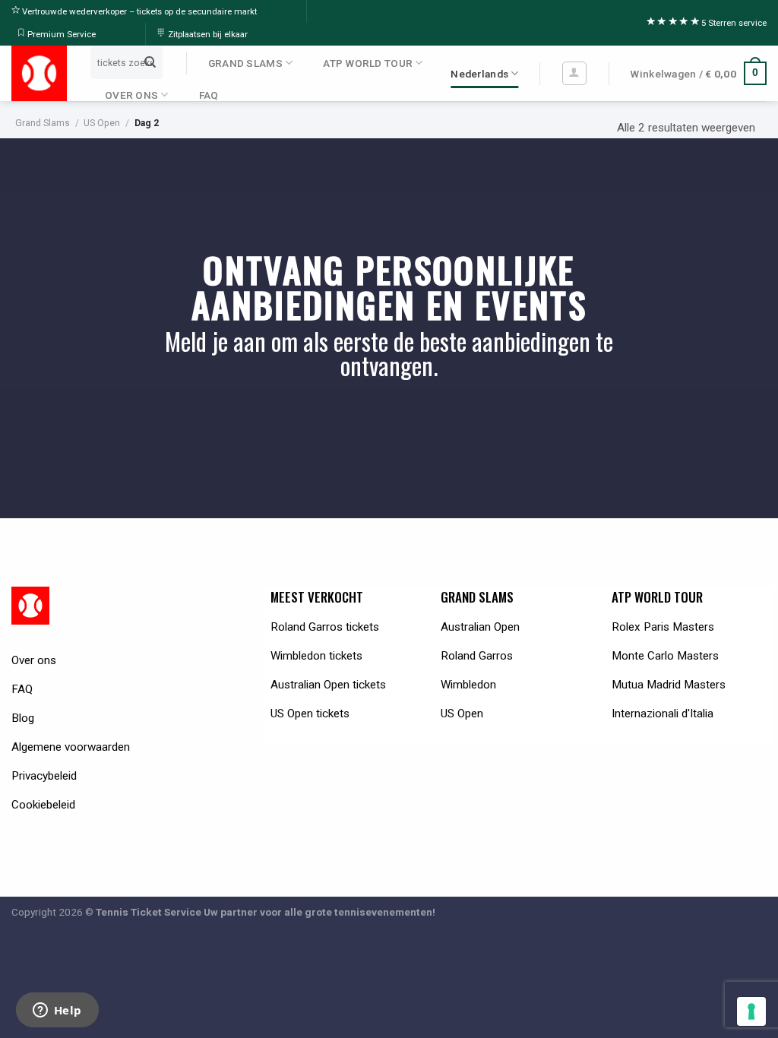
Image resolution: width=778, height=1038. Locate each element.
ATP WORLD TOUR (368, 63)
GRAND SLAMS (245, 63)
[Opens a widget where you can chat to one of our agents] (57, 1011)
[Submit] (150, 62)
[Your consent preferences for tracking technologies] (751, 1011)
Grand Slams (42, 123)
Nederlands (479, 74)
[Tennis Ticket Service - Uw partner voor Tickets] (39, 73)
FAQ (209, 95)
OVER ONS (131, 95)
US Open (102, 123)
